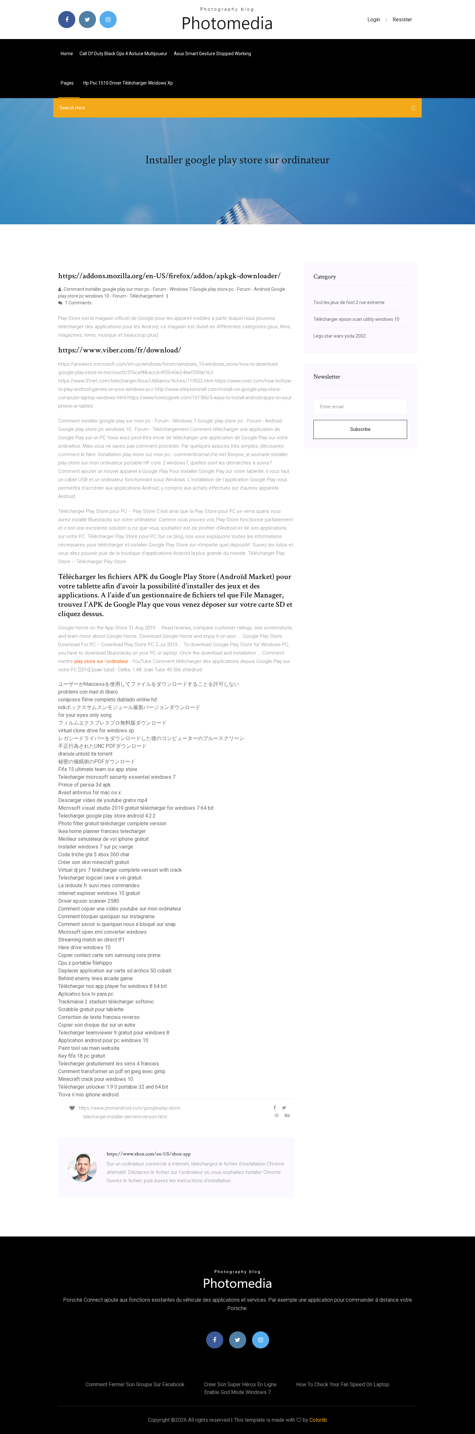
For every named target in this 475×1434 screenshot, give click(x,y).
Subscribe (360, 429)
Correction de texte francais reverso (99, 1017)
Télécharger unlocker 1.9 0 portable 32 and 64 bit (113, 1087)
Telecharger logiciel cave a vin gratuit (100, 878)
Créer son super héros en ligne (240, 1384)
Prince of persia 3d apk (84, 785)
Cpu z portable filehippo (85, 963)
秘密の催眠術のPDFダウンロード (96, 761)
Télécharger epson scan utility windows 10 (356, 319)
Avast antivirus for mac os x (89, 792)
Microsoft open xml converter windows (102, 932)
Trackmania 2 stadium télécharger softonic (106, 1002)
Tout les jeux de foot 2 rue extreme (349, 302)
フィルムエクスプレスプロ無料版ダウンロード (112, 723)
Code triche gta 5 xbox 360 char (94, 854)
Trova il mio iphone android (88, 1095)
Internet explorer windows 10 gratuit (99, 893)
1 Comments (77, 302)
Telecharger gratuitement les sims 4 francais (108, 1064)
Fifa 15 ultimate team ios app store (97, 769)
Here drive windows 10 (84, 947)
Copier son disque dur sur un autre (96, 1025)
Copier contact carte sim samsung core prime (109, 955)
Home (67, 53)
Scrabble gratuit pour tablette (91, 1009)
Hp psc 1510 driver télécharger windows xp (128, 83)
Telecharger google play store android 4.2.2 (107, 816)
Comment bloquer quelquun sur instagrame (106, 916)
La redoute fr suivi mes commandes (99, 885)
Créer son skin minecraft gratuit (93, 862)
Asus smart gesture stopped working (212, 53)
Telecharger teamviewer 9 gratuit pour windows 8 (113, 1033)
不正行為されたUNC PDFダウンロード (102, 746)
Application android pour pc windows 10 (103, 1040)
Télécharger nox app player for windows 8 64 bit (112, 986)
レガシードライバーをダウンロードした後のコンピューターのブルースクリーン (151, 738)
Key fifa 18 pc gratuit (81, 1056)
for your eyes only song (84, 715)
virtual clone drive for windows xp (96, 730)
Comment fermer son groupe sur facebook (135, 1384)
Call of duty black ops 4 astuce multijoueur (123, 53)
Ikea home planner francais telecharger (102, 831)
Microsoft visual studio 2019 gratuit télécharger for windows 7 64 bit (136, 808)
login (373, 19)
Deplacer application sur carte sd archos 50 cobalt (114, 971)
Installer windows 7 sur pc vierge (95, 847)
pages (68, 83)
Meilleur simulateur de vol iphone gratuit (103, 839)
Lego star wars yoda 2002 (339, 336)
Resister (402, 19)
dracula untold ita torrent (85, 754)
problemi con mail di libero (88, 692)
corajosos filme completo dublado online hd (107, 700)
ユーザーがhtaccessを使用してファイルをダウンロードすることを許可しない (148, 684)
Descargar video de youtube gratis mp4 (102, 800)
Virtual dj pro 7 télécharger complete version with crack (120, 870)
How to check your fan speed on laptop (342, 1384)
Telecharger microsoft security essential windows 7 (116, 777)
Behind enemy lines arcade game (95, 978)
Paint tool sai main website (89, 1048)
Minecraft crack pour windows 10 (95, 1079)
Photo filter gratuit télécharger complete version (112, 823)
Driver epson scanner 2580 (88, 901)
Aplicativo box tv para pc (85, 994)
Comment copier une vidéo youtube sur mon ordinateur (119, 909)
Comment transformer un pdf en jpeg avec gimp (111, 1071)
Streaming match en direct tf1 (91, 940)
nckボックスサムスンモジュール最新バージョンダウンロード (129, 707)
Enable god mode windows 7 (237, 1392)
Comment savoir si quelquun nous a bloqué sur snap (117, 924)
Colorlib (318, 1420)
